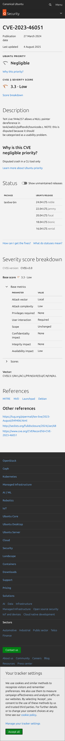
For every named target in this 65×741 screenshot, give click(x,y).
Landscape (9, 556)
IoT (5, 508)
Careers (37, 658)
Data (10, 603)
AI (4, 603)
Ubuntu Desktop (13, 524)
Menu (59, 4)
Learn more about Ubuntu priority (23, 167)
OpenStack (9, 460)
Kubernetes (10, 476)
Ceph (6, 468)
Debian (42, 398)
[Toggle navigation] (61, 13)
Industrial (24, 630)
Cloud (6, 540)
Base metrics (18, 286)
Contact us (12, 649)
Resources (9, 663)
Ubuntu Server (11, 532)
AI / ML (7, 492)
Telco (54, 630)
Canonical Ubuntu (13, 3)
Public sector (40, 630)
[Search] (50, 4)
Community (23, 658)
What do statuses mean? (47, 243)
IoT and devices (12, 614)
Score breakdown (13, 95)
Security (8, 548)
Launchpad (28, 398)
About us (8, 658)
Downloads (9, 571)
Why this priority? (13, 71)
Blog (47, 658)
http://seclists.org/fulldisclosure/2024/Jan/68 (29, 425)
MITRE (6, 398)
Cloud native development (39, 614)
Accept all (14, 731)
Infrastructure (24, 603)
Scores (14, 361)
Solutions (8, 595)
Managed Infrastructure (17, 609)
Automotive (10, 630)
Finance (7, 635)
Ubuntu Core (10, 516)
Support (7, 579)
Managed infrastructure (17, 484)
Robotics (8, 500)
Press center (25, 663)
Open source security (45, 609)
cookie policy (28, 714)
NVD (16, 398)
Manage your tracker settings (23, 723)
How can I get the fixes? (17, 243)
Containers (9, 563)
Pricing (7, 587)
